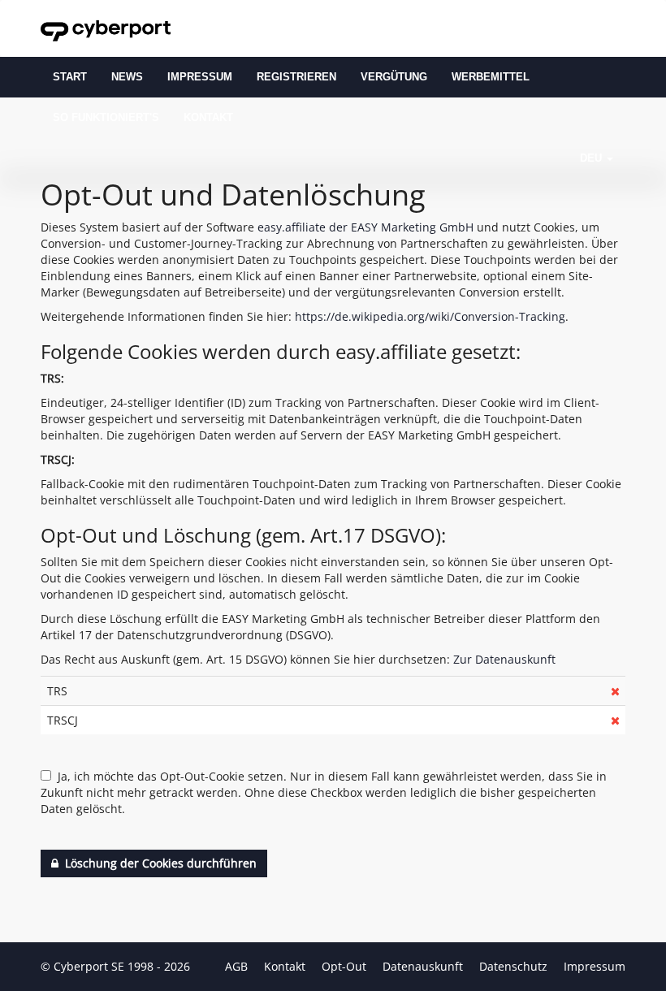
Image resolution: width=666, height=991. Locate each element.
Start (70, 77)
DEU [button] (592, 158)
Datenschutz (515, 966)
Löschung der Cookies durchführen (157, 863)
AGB (238, 966)
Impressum (199, 77)
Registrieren (296, 77)
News (127, 77)
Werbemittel (491, 77)
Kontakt (208, 117)
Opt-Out (346, 966)
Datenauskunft (424, 966)
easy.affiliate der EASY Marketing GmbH (365, 227)
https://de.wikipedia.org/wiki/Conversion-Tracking (430, 316)
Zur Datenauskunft (504, 659)
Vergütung (394, 77)
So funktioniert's (106, 117)
